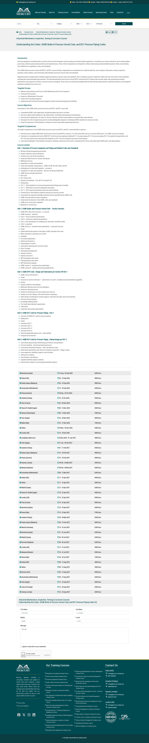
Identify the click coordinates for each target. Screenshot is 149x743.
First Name (23, 609)
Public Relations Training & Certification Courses (88, 714)
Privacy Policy (21, 703)
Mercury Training (40, 12)
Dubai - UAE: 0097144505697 (80, 2)
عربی (128, 12)
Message (23, 625)
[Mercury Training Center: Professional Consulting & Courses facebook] (18, 715)
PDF (115, 32)
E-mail (78, 617)
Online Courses (88, 12)
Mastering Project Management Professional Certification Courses (87, 682)
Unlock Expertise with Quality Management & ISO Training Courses (88, 687)
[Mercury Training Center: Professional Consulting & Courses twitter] (24, 715)
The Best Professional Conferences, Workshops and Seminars (59, 686)
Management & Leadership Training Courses (57, 673)
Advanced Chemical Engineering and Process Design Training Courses (59, 726)
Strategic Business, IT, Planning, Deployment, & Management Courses (58, 711)
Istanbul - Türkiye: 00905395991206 (101, 2)
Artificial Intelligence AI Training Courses (86, 726)
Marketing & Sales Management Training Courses (58, 730)
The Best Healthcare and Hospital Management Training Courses (88, 697)
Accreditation (76, 12)
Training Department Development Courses (87, 706)
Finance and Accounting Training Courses (56, 676)
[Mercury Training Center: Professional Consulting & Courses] (24, 11)
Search (124, 24)
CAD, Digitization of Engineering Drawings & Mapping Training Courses (59, 696)
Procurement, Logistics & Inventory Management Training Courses (88, 677)
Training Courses (63, 12)
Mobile (22, 617)
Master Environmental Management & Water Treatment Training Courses (57, 706)
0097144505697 (112, 676)
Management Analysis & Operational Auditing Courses (57, 691)
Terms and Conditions (23, 706)
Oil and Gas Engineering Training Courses (56, 679)
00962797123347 (112, 697)
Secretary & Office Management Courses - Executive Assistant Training (89, 692)
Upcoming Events (101, 12)
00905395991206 (112, 686)
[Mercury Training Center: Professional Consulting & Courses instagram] (29, 715)
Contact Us (120, 12)
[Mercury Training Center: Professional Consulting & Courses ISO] (110, 717)
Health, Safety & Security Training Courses (57, 682)
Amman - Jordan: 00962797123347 (123, 2)
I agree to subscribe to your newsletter (34, 646)
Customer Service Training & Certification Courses (88, 717)
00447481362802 (112, 707)
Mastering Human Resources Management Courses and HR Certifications (89, 702)
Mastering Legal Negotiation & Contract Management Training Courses (89, 672)
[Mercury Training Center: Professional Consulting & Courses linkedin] (33, 715)
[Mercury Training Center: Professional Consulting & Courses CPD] (124, 717)
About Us (52, 12)
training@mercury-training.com (27, 2)
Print (109, 32)
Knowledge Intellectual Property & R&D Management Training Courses (59, 716)
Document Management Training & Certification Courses (88, 710)
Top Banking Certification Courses (84, 723)
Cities (112, 12)
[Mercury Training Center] (23, 668)
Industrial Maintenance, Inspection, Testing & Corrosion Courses (57, 721)
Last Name (79, 609)
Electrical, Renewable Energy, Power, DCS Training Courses (58, 701)
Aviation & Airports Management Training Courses (88, 720)
